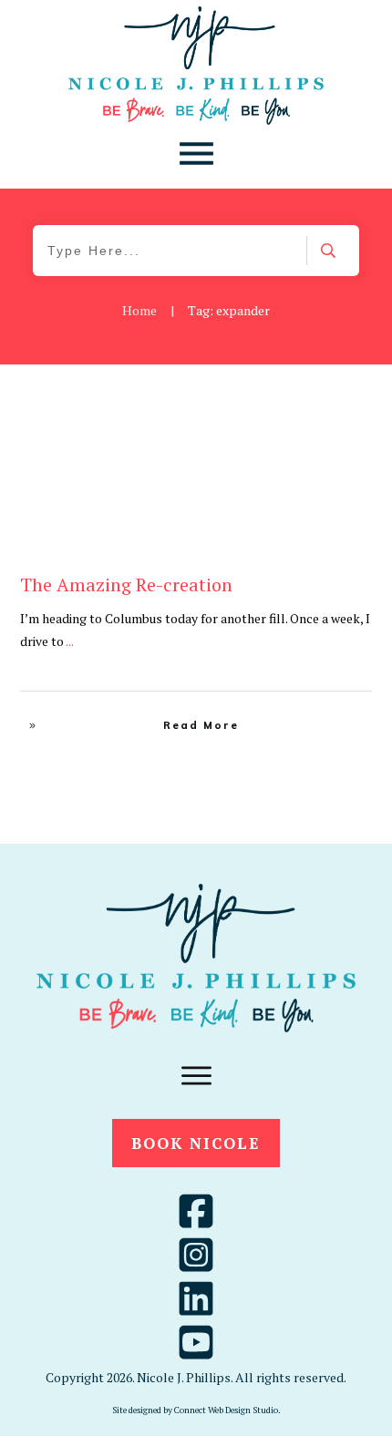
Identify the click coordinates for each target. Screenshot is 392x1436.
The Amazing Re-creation (126, 584)
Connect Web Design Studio (226, 1410)
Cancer (307, 407)
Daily (349, 407)
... (70, 641)
